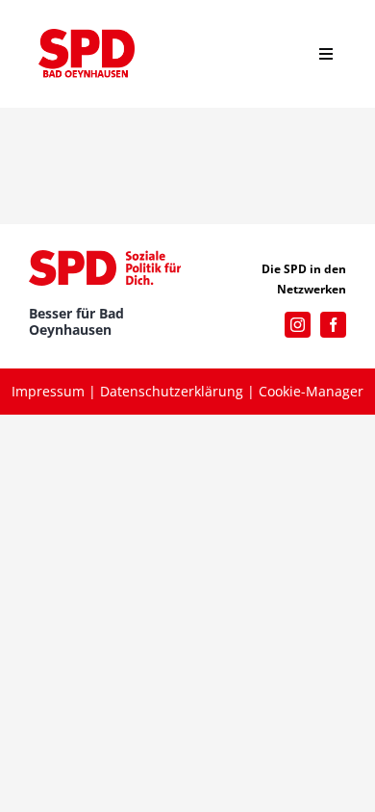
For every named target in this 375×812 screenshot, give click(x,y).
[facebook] (333, 325)
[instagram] (298, 325)
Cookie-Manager (311, 391)
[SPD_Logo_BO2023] (86, 35)
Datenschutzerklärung (171, 391)
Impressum (48, 391)
